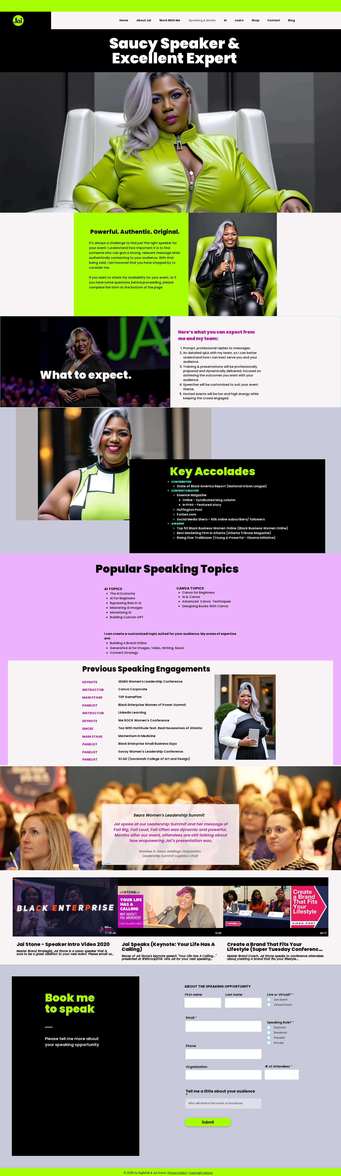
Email (190, 1017)
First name (193, 994)
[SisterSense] (175, 860)
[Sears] (161, 860)
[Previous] (16, 818)
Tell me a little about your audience (220, 1091)
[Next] (325, 818)
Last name (233, 994)
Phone (191, 1046)
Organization (196, 1066)
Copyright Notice (201, 1173)
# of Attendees (277, 1066)
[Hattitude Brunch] (180, 860)
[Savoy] (166, 860)
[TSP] (171, 860)
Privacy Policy (177, 1173)
